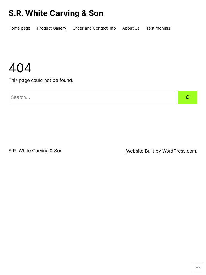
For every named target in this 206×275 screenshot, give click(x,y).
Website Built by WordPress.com (161, 151)
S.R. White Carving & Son (35, 150)
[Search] (187, 97)
